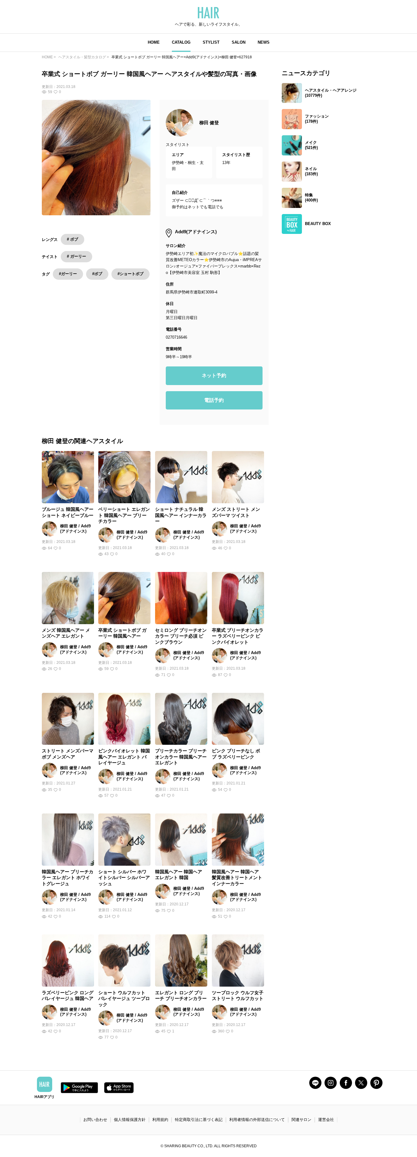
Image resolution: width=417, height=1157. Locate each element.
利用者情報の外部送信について (257, 1119)
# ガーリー (76, 256)
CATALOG (181, 42)
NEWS (264, 42)
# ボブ (72, 239)
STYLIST (211, 42)
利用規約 (160, 1119)
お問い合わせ (95, 1119)
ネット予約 (214, 375)
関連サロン (301, 1119)
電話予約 (214, 400)
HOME (154, 42)
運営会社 (326, 1119)
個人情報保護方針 (130, 1119)
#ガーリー (68, 273)
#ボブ (97, 273)
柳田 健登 (209, 122)
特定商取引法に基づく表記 (199, 1119)
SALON (238, 42)
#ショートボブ (130, 273)
